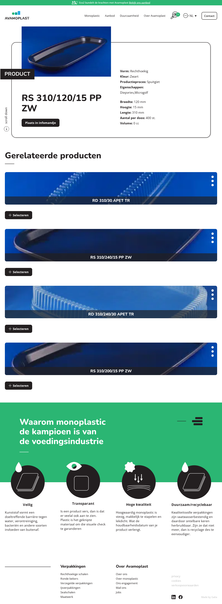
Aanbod (110, 15)
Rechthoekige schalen (74, 574)
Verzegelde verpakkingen (76, 583)
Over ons (121, 574)
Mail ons (121, 588)
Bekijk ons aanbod (139, 2)
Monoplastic (92, 15)
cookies (176, 581)
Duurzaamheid (129, 15)
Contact (209, 16)
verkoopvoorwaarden (185, 585)
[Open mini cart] (174, 19)
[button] (193, 15)
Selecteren (21, 215)
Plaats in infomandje (40, 123)
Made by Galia (209, 597)
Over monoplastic (127, 578)
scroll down (6, 115)
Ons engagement (127, 583)
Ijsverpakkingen (70, 588)
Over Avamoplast (154, 15)
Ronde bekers (69, 578)
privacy (175, 576)
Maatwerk (66, 597)
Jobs (118, 592)
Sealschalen (67, 592)
